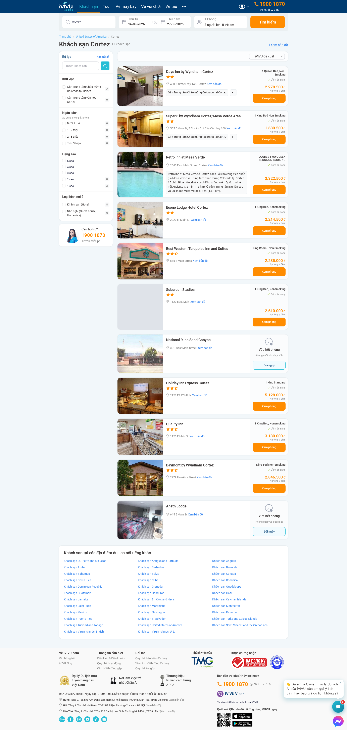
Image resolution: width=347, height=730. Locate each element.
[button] (314, 689)
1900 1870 (93, 235)
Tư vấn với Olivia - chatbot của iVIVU (237, 702)
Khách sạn (88, 6)
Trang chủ (65, 36)
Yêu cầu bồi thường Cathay (152, 663)
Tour (107, 6)
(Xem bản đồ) (176, 699)
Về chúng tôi (67, 658)
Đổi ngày (269, 365)
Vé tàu (171, 6)
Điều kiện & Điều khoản (111, 658)
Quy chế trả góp (145, 668)
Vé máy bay (126, 6)
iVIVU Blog (65, 663)
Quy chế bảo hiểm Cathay (151, 658)
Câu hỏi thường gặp (109, 668)
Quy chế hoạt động (109, 663)
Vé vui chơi (151, 6)
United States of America (91, 36)
